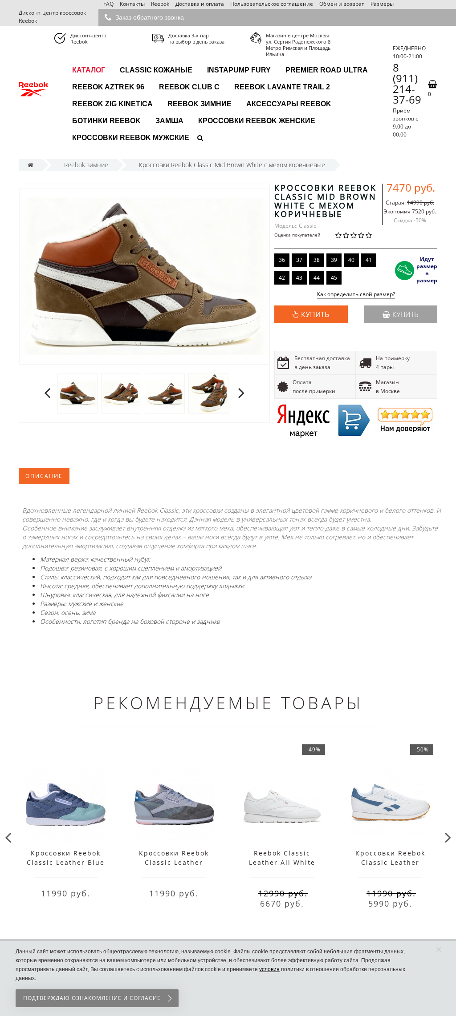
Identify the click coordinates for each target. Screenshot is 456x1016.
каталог (88, 70)
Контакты (132, 4)
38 (317, 260)
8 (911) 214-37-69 (407, 83)
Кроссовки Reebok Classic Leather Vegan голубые (390, 862)
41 (369, 260)
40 (351, 260)
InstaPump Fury (239, 70)
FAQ (108, 4)
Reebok (160, 4)
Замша (169, 120)
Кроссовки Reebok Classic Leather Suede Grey (174, 862)
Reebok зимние (199, 104)
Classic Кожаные (156, 70)
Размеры (382, 4)
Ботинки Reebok (106, 120)
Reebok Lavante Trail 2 (282, 87)
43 (299, 277)
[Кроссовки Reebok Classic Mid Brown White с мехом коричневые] (77, 393)
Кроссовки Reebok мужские (130, 137)
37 (299, 260)
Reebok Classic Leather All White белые (282, 862)
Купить (405, 314)
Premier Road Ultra (326, 70)
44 (317, 277)
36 (282, 260)
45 (334, 277)
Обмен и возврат (341, 4)
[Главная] (30, 165)
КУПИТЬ (315, 314)
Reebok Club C (189, 87)
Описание (44, 476)
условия (269, 969)
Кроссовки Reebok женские (256, 120)
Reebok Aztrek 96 (108, 87)
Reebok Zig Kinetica (112, 104)
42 (282, 277)
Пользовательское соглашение (271, 4)
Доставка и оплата (199, 4)
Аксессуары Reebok (288, 104)
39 (334, 260)
